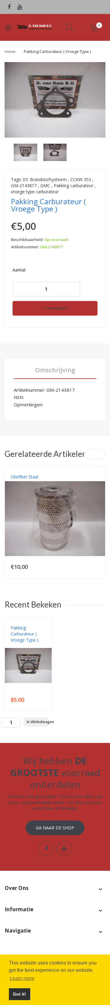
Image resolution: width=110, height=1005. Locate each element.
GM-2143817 (24, 185)
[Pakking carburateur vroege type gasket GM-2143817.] (25, 152)
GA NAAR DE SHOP (55, 828)
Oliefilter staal (24, 477)
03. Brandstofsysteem (45, 179)
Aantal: (19, 270)
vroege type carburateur (35, 191)
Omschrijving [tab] (55, 370)
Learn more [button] (22, 978)
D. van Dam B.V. (25, 646)
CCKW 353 (80, 179)
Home (10, 51)
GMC (45, 185)
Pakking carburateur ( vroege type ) (24, 634)
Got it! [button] (19, 994)
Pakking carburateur (73, 185)
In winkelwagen (56, 308)
